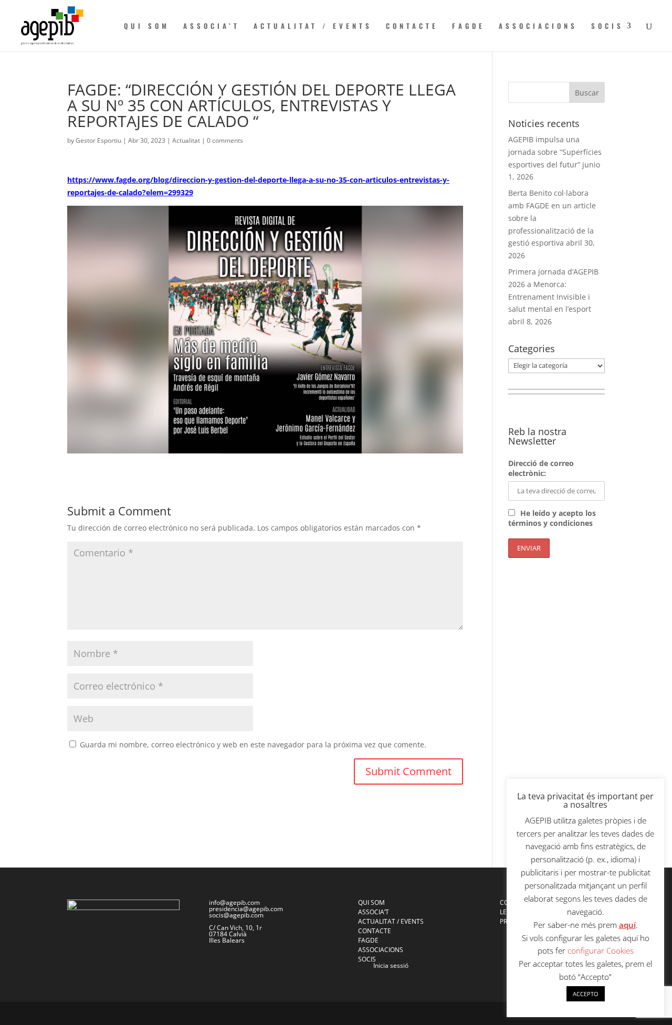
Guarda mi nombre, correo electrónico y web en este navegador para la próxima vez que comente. (253, 744)
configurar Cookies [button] (601, 950)
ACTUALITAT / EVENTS (313, 26)
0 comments (225, 140)
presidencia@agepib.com (246, 908)
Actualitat (186, 140)
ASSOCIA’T (211, 26)
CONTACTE (412, 26)
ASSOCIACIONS (538, 26)
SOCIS (607, 26)
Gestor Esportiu (98, 140)
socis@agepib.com (236, 915)
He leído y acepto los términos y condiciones (552, 518)
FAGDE (468, 26)
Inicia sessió (390, 965)
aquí (627, 925)
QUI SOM (147, 26)
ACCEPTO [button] (585, 994)
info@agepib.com (234, 902)
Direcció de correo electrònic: (541, 468)
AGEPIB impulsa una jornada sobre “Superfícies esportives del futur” (555, 152)
